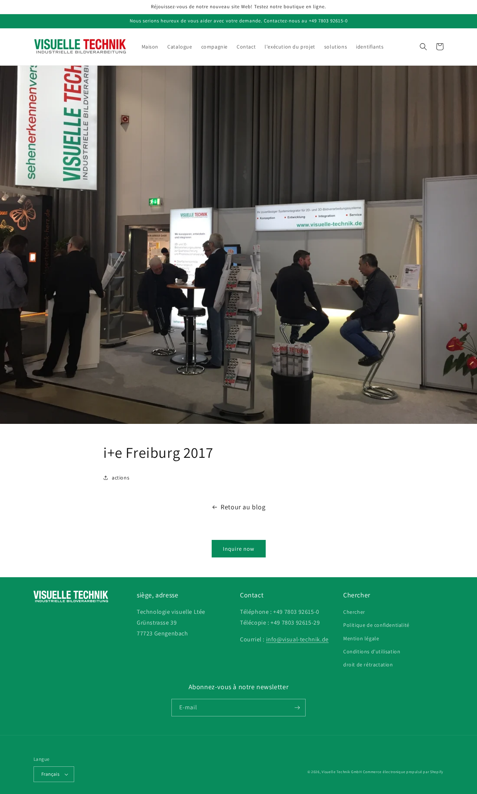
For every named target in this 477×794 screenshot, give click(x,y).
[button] (423, 46)
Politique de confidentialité (376, 625)
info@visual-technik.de (297, 639)
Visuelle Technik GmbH (342, 771)
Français (50, 774)
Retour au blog (243, 507)
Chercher (354, 612)
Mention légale (361, 638)
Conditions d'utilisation (371, 651)
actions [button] (120, 477)
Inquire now (239, 548)
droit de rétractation (368, 664)
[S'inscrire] (297, 707)
